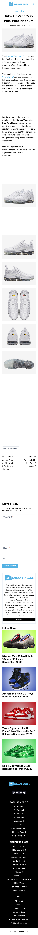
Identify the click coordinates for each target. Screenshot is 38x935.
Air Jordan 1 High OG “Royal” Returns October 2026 (18, 695)
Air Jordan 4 (19, 814)
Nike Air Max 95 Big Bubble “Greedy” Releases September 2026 (17, 659)
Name (6, 548)
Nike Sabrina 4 (19, 868)
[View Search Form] (34, 4)
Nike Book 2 (19, 876)
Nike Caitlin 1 (19, 890)
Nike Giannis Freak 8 (19, 857)
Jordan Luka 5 (19, 861)
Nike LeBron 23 (19, 850)
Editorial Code (19, 912)
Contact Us (19, 905)
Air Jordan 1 (19, 806)
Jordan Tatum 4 (19, 865)
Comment (8, 517)
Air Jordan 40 (19, 846)
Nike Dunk (19, 825)
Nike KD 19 (19, 854)
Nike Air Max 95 (19, 836)
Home (16, 11)
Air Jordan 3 (19, 810)
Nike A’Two (19, 883)
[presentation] (19, 641)
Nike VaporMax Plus (10, 448)
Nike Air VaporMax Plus (16, 56)
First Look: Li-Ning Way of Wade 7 (30, 461)
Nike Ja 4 (19, 872)
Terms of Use (19, 916)
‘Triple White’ (8, 77)
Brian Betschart (14, 26)
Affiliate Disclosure (19, 923)
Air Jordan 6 (19, 817)
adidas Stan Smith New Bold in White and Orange (9, 462)
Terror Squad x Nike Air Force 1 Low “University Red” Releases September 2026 (18, 731)
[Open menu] (4, 4)
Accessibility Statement (19, 919)
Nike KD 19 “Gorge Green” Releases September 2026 (17, 767)
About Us (19, 901)
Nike (22, 11)
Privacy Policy (19, 908)
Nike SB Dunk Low (19, 828)
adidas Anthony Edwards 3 (19, 879)
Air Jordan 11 (19, 821)
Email (6, 558)
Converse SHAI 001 (19, 887)
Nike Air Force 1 (19, 832)
